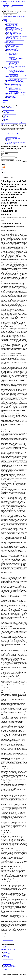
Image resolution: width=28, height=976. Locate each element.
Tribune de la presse (10, 143)
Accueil (5, 19)
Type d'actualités (4, 153)
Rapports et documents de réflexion (17, 66)
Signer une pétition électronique (16, 70)
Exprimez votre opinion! (9, 67)
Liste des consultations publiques (16, 79)
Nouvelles (8, 139)
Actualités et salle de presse (9, 114)
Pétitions (8, 68)
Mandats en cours (13, 63)
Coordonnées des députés (12, 25)
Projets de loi (12, 57)
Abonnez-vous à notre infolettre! (8, 949)
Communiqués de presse (11, 137)
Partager (2, 169)
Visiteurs (5, 111)
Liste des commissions (14, 62)
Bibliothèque (6, 115)
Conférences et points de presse (13, 138)
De (1, 157)
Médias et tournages (10, 140)
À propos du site (7, 964)
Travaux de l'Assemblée (12, 53)
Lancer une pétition (13, 74)
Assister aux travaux (11, 51)
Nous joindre (6, 10)
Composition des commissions (13, 29)
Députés (5, 20)
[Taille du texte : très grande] (5, 165)
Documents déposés (13, 55)
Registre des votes (13, 59)
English (5, 969)
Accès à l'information (8, 959)
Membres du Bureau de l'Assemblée (14, 31)
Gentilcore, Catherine (8, 940)
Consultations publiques (12, 76)
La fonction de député (11, 27)
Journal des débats (10, 45)
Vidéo (4, 83)
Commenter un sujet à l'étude (13, 80)
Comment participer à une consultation (18, 78)
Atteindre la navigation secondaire (17, 1)
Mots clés (3, 151)
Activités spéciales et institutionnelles (17, 92)
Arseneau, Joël (6, 938)
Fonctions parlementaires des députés (14, 28)
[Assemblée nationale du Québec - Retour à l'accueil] (13, 16)
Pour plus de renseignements (7, 107)
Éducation (5, 117)
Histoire (5, 120)
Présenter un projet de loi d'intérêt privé (16, 81)
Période (2, 155)
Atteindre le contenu (5, 1)
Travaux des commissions (12, 61)
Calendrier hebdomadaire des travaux (14, 44)
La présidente (9, 21)
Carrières (5, 8)
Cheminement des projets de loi (16, 58)
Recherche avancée (7, 14)
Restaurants (6, 112)
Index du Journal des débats (12, 46)
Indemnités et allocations (11, 32)
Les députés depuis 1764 (12, 24)
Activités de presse (13, 91)
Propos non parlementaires (12, 50)
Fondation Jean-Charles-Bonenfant (14, 38)
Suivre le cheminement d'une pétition (17, 75)
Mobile (5, 968)
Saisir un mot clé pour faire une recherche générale (14, 11)
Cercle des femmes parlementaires (14, 33)
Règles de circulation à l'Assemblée (17, 142)
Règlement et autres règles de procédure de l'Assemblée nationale (16, 48)
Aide (4, 955)
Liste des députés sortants (12, 23)
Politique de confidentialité (9, 966)
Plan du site (6, 956)
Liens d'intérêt (6, 953)
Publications (6, 116)
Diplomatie (5, 119)
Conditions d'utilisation (8, 965)
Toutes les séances (13, 54)
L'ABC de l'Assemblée (8, 110)
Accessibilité (6, 957)
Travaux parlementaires (8, 42)
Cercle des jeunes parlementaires (13, 34)
